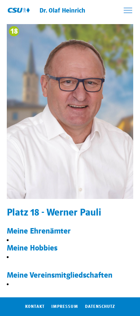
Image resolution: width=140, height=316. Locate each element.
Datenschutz (100, 306)
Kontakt (35, 306)
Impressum (64, 306)
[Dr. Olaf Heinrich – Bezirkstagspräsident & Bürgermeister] (18, 10)
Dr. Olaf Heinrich (62, 10)
